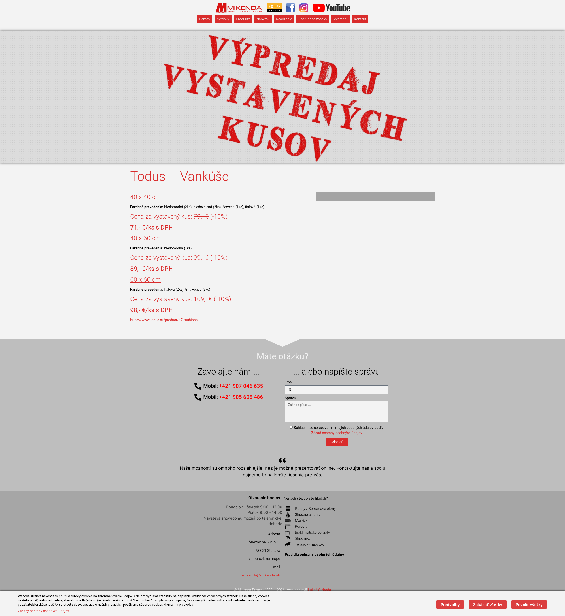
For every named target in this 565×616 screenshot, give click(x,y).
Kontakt (360, 19)
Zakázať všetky (487, 604)
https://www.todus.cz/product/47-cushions (164, 320)
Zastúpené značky (313, 19)
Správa (290, 398)
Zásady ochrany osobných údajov (43, 611)
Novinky (223, 19)
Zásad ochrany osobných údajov (336, 433)
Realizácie (284, 19)
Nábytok (262, 19)
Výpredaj (340, 19)
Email (289, 382)
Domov (204, 19)
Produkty (243, 19)
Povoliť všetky (529, 604)
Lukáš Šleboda (319, 590)
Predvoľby (450, 604)
